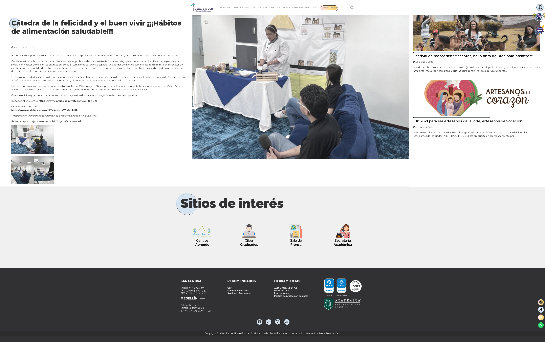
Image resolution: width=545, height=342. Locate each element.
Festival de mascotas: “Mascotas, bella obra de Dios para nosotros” (473, 56)
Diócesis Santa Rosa (238, 290)
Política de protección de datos (291, 296)
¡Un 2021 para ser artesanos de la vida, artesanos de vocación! (468, 121)
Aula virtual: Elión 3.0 (285, 288)
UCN (229, 288)
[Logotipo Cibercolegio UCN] (201, 7)
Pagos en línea (282, 290)
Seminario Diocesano (239, 293)
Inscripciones (281, 293)
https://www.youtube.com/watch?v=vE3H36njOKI (68, 101)
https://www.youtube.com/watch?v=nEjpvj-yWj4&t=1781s (44, 110)
